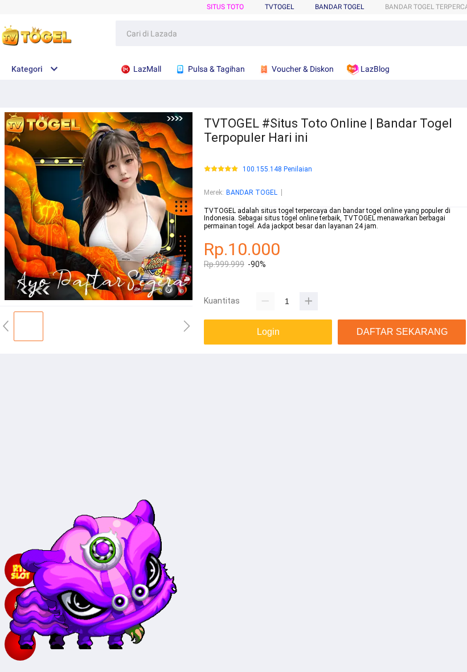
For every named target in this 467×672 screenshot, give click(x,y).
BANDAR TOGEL (339, 7)
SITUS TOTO (225, 7)
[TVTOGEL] (20, 644)
